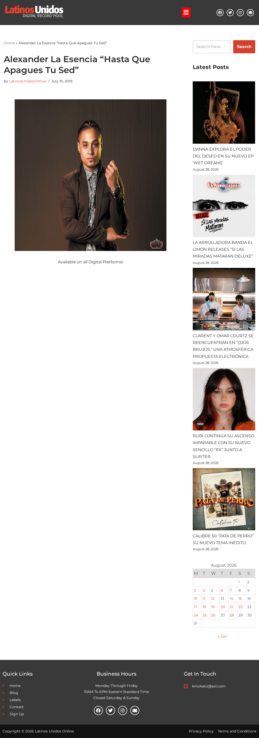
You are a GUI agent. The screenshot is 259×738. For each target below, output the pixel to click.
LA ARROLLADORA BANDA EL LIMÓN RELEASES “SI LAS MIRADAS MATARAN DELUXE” (223, 249)
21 (231, 607)
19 (213, 607)
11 (204, 598)
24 (196, 615)
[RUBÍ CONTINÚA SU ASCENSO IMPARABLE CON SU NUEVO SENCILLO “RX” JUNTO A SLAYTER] (224, 400)
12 (212, 598)
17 (195, 607)
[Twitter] (230, 12)
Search (244, 46)
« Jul (222, 636)
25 (205, 615)
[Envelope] (250, 12)
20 (223, 607)
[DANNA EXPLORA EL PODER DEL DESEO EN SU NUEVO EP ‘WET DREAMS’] (224, 113)
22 (241, 607)
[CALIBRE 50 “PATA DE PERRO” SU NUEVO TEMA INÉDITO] (224, 500)
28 (232, 615)
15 (240, 598)
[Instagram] (240, 12)
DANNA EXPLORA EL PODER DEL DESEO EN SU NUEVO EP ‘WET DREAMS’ (223, 156)
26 (213, 615)
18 (204, 607)
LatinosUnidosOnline (27, 81)
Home (9, 43)
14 (231, 598)
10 (195, 598)
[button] (186, 12)
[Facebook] (220, 12)
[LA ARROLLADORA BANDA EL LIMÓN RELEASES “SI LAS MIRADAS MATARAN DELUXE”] (224, 207)
